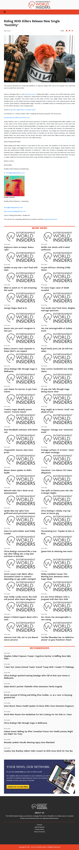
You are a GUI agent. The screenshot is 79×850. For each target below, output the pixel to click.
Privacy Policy (39, 829)
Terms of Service (39, 831)
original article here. (50, 219)
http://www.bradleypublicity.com (15, 211)
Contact (39, 824)
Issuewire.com (30, 94)
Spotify (13, 109)
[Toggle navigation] (4, 12)
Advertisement (39, 827)
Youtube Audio (31, 109)
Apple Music (21, 109)
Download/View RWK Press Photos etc (17, 117)
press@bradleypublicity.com (13, 207)
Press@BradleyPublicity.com (15, 173)
